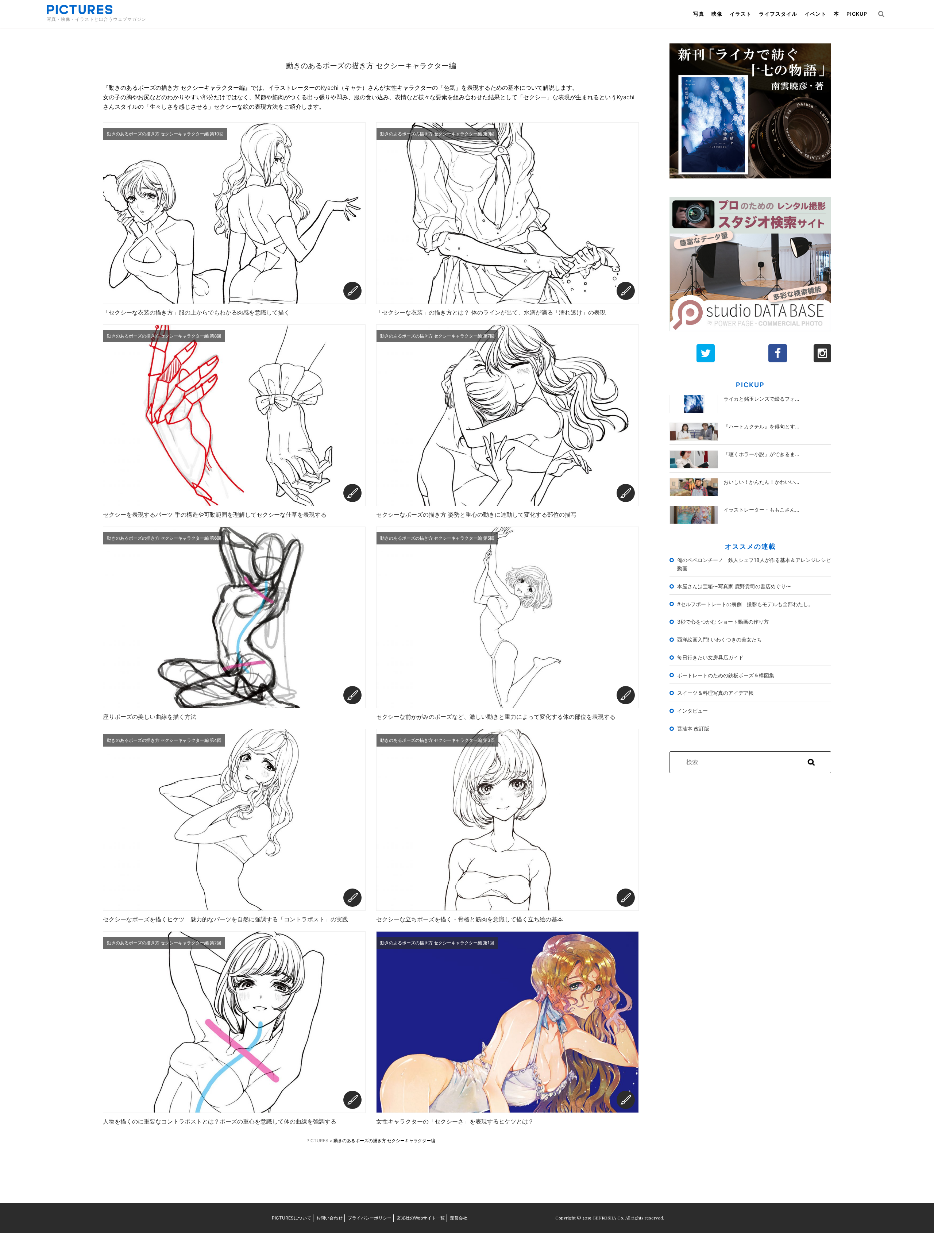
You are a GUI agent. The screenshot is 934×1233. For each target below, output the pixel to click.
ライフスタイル (778, 14)
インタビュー (692, 711)
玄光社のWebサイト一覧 (421, 1218)
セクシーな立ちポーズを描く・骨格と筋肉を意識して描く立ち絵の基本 (469, 919)
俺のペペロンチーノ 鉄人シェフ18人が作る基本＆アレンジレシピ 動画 (754, 564)
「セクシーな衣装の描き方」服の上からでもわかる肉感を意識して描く (196, 312)
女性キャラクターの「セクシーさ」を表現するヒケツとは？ (455, 1121)
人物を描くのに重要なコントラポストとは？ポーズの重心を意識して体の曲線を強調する (219, 1121)
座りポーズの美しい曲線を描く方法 (149, 716)
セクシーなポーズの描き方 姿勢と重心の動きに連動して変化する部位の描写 (476, 514)
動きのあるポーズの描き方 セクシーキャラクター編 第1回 (437, 942)
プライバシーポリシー (369, 1218)
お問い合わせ (329, 1218)
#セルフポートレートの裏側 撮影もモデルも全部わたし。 (745, 604)
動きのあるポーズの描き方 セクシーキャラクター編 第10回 (165, 133)
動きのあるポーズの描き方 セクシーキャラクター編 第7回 (437, 336)
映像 (716, 14)
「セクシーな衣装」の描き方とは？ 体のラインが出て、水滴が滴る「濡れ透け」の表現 (491, 312)
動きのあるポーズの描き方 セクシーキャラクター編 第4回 (164, 740)
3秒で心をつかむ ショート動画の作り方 (723, 622)
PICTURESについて (291, 1218)
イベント (815, 14)
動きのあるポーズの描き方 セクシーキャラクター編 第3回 (437, 740)
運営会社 (458, 1218)
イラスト (741, 14)
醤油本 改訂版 (693, 728)
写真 (698, 14)
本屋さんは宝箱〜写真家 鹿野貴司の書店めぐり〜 (734, 586)
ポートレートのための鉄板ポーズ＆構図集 (725, 675)
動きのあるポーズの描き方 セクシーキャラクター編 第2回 (164, 942)
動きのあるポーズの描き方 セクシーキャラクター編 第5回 (437, 538)
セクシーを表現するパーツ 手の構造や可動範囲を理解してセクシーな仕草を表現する (215, 514)
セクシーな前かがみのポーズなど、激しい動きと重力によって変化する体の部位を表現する (495, 716)
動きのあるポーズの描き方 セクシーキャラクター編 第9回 (437, 133)
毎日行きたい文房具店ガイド (710, 657)
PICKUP (856, 14)
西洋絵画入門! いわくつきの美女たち (719, 639)
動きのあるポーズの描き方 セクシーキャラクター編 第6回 (164, 538)
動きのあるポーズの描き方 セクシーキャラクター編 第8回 (164, 336)
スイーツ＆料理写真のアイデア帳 (715, 693)
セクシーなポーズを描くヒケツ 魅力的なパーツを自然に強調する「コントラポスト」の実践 (225, 919)
